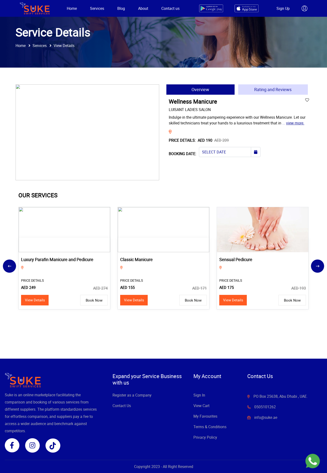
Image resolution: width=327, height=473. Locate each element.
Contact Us (122, 405)
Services (97, 8)
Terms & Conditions (209, 426)
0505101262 (265, 406)
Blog (121, 8)
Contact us (170, 8)
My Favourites (205, 416)
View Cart (201, 405)
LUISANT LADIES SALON (190, 109)
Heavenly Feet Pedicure (242, 259)
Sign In (199, 395)
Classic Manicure (37, 259)
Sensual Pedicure (136, 259)
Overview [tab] (200, 89)
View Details (35, 300)
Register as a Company (132, 395)
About (143, 8)
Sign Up (283, 8)
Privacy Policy (205, 437)
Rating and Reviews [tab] (273, 89)
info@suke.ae (265, 417)
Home (72, 8)
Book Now (94, 300)
